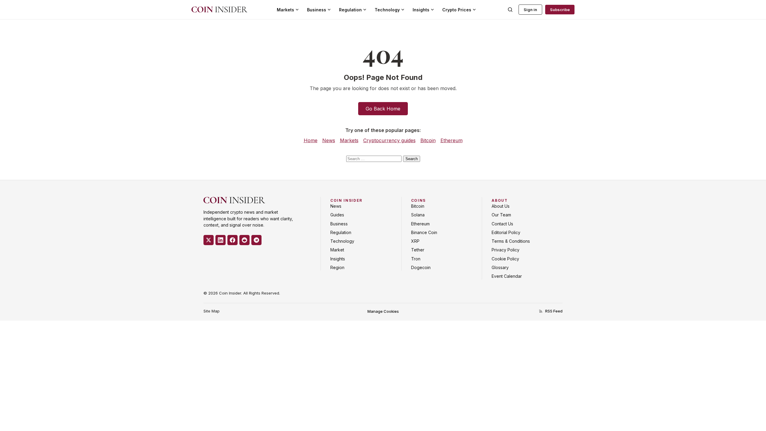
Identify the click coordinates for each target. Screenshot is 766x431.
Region (337, 267)
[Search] (510, 9)
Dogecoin (421, 267)
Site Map (211, 311)
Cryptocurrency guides (389, 140)
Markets (285, 9)
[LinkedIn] (220, 240)
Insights (421, 9)
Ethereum (451, 140)
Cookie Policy (505, 258)
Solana (418, 214)
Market (337, 249)
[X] (208, 240)
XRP (415, 241)
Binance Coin (424, 232)
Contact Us (502, 223)
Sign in (530, 9)
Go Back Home (383, 109)
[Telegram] (256, 240)
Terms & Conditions (511, 241)
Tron (415, 258)
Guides (337, 214)
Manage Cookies (383, 311)
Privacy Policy (505, 249)
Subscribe (560, 9)
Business (316, 9)
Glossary (500, 267)
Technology (387, 9)
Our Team (501, 214)
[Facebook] (232, 240)
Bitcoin (428, 140)
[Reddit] (244, 240)
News (328, 140)
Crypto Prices (456, 9)
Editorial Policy (506, 232)
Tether (417, 249)
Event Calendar (507, 276)
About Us (501, 206)
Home (310, 140)
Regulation (350, 9)
